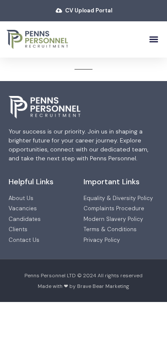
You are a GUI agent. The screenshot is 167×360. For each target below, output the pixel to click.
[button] (153, 39)
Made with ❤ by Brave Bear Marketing (83, 286)
